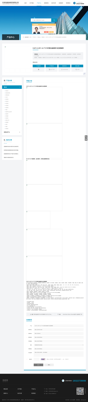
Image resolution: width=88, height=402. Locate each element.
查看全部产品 (7, 132)
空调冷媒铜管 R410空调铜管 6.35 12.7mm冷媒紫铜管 (44, 314)
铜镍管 (7, 90)
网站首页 (6, 389)
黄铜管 (7, 118)
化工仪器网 (72, 399)
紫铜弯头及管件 (9, 111)
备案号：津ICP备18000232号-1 (27, 399)
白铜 (6, 97)
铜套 (6, 109)
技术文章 (53, 3)
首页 (25, 3)
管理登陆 (78, 399)
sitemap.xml (83, 399)
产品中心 (39, 3)
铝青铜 (7, 103)
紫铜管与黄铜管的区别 (8, 157)
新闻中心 (6, 393)
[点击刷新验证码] (43, 359)
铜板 (6, 126)
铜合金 (39, 37)
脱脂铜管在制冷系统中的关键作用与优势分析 (12, 146)
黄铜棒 (7, 115)
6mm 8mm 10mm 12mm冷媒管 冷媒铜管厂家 (72, 314)
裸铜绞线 (7, 95)
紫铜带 (7, 113)
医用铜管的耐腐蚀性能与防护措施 (11, 150)
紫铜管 (43, 37)
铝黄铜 (7, 105)
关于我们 (32, 3)
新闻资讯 (46, 3)
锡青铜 (7, 107)
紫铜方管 (7, 120)
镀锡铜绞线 (8, 92)
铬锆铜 (7, 101)
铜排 (6, 124)
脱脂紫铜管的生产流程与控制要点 (11, 153)
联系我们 (68, 3)
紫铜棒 (7, 122)
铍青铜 (7, 99)
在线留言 (61, 3)
